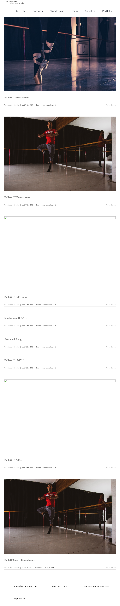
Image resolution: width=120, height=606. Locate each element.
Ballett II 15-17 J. (14, 360)
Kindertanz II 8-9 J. (15, 318)
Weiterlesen (111, 105)
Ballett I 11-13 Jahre (16, 297)
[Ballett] (60, 54)
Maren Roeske (13, 105)
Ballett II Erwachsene (16, 97)
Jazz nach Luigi (13, 339)
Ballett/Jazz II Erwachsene (19, 559)
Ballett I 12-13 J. (13, 460)
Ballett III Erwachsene (17, 197)
